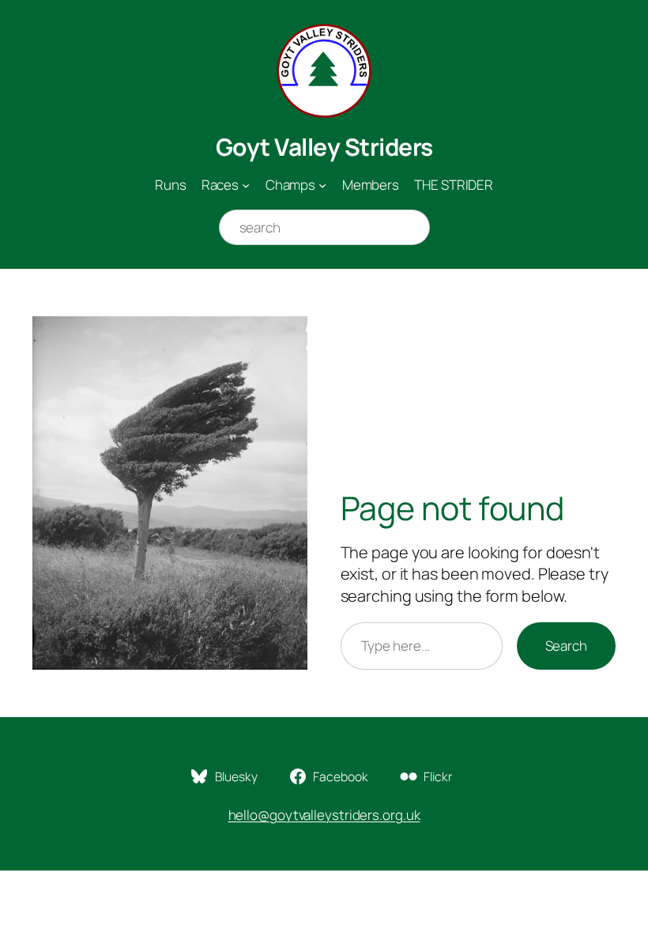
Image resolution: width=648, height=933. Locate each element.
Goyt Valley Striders (324, 146)
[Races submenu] (246, 185)
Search (566, 645)
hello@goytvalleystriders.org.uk (324, 815)
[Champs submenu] (322, 185)
